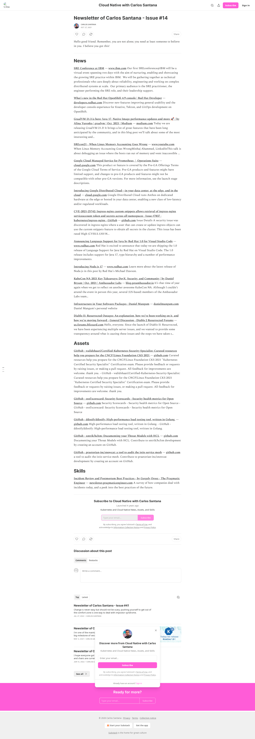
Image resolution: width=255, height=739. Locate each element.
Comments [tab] (81, 560)
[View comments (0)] (84, 34)
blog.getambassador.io (140, 283)
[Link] (69, 60)
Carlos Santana (88, 24)
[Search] (212, 5)
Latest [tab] (85, 597)
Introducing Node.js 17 (88, 267)
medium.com (144, 123)
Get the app (142, 725)
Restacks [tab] (93, 560)
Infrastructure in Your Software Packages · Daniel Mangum (111, 304)
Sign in (246, 5)
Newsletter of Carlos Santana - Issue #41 (101, 605)
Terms (135, 718)
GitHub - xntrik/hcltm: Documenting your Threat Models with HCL (116, 436)
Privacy (126, 718)
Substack (112, 732)
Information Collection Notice (127, 675)
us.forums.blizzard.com (88, 325)
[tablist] (86, 560)
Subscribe (230, 5)
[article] (127, 613)
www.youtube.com (163, 144)
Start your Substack (120, 725)
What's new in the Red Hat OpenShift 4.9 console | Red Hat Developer (118, 98)
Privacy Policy (150, 675)
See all (79, 673)
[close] (155, 630)
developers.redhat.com (88, 103)
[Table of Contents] (3, 369)
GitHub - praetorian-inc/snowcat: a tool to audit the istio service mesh (118, 452)
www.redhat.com (84, 246)
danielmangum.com (166, 304)
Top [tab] (77, 597)
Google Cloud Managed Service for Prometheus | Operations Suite (116, 161)
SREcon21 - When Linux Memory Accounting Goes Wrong (110, 144)
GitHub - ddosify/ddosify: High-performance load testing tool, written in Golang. (124, 419)
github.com (128, 220)
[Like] (77, 34)
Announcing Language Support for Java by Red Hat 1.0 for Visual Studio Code (123, 241)
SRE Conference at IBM (89, 68)
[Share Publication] (219, 5)
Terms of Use (141, 672)
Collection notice (148, 718)
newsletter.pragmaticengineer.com (111, 483)
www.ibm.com (117, 68)
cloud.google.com (85, 165)
